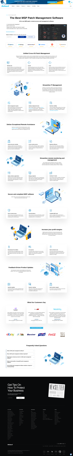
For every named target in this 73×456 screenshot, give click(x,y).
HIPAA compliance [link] (10, 427)
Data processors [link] (57, 420)
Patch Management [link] (10, 411)
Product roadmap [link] (33, 419)
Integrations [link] (32, 421)
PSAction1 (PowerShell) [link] (34, 426)
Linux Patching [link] (9, 421)
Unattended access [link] (10, 433)
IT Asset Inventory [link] (10, 418)
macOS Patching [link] (10, 420)
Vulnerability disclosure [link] (57, 412)
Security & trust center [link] (33, 418)
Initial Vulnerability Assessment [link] (11, 414)
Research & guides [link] (33, 412)
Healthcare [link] (20, 419)
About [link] (43, 411)
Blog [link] (31, 411)
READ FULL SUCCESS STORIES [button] (36, 327)
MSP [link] (20, 425)
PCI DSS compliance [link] (10, 428)
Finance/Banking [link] (21, 420)
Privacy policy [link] (56, 414)
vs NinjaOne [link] (20, 412)
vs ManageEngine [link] (21, 411)
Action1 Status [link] (33, 428)
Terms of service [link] (57, 413)
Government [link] (20, 421)
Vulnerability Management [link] (11, 413)
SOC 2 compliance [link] (10, 426)
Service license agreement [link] (58, 418)
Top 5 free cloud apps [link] (33, 427)
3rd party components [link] (57, 421)
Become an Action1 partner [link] (46, 418)
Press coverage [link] (45, 414)
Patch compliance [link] (10, 425)
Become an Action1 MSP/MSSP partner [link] (47, 419)
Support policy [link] (56, 419)
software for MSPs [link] (15, 128)
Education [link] (20, 418)
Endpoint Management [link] (10, 412)
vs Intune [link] (20, 414)
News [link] (43, 412)
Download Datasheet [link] (10, 31)
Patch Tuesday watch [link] (33, 413)
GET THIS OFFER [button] (52, 2)
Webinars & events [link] (33, 414)
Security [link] (56, 411)
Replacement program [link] (10, 435)
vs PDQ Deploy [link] (21, 413)
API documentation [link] (33, 425)
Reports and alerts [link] (10, 434)
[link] (5, 6)
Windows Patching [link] (10, 419)
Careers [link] (44, 413)
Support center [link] (33, 420)
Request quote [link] (9, 436)
